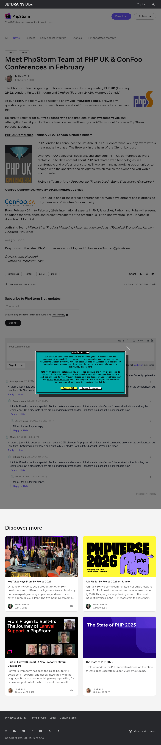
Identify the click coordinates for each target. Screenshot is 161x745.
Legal (53, 717)
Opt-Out (102, 382)
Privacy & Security (15, 717)
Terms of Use (97, 377)
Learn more (86, 367)
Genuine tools (68, 717)
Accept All (68, 388)
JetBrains (33, 737)
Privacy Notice (73, 377)
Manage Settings (90, 388)
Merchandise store (144, 733)
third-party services (58, 379)
